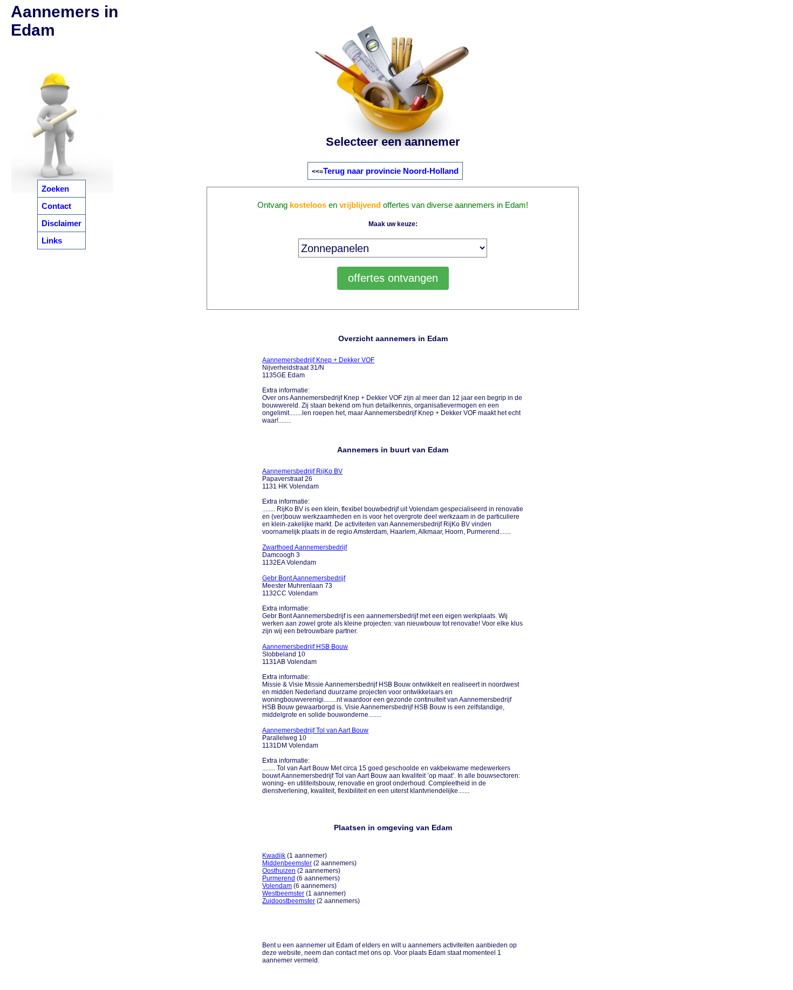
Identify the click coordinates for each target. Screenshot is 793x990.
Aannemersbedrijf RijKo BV (302, 471)
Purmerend (278, 878)
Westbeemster (283, 893)
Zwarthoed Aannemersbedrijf (304, 547)
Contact (56, 206)
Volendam (277, 886)
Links (52, 240)
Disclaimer (61, 223)
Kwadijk (273, 855)
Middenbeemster (287, 863)
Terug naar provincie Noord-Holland (391, 170)
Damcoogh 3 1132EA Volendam (304, 555)
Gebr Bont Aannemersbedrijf (303, 578)
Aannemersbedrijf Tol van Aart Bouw (315, 730)
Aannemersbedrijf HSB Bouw (305, 646)
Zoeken (55, 188)
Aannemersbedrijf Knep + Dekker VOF (318, 360)
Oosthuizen (279, 870)
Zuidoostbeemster (288, 901)
